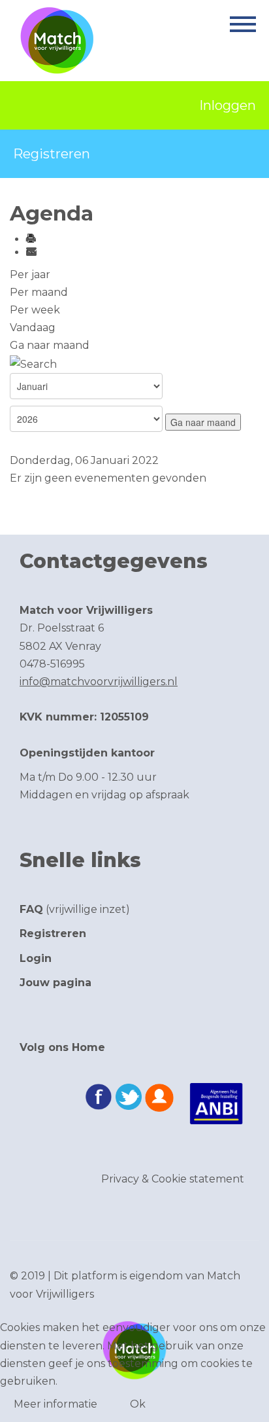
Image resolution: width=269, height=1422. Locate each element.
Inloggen (227, 105)
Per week (35, 310)
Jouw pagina (55, 982)
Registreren (51, 154)
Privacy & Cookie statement (172, 1179)
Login (36, 958)
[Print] (30, 239)
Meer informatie (55, 1404)
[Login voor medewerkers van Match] (159, 1098)
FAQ (31, 909)
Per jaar (30, 274)
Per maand (39, 292)
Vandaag (32, 327)
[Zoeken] (33, 363)
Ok (138, 1404)
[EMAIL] (30, 252)
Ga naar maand (49, 345)
